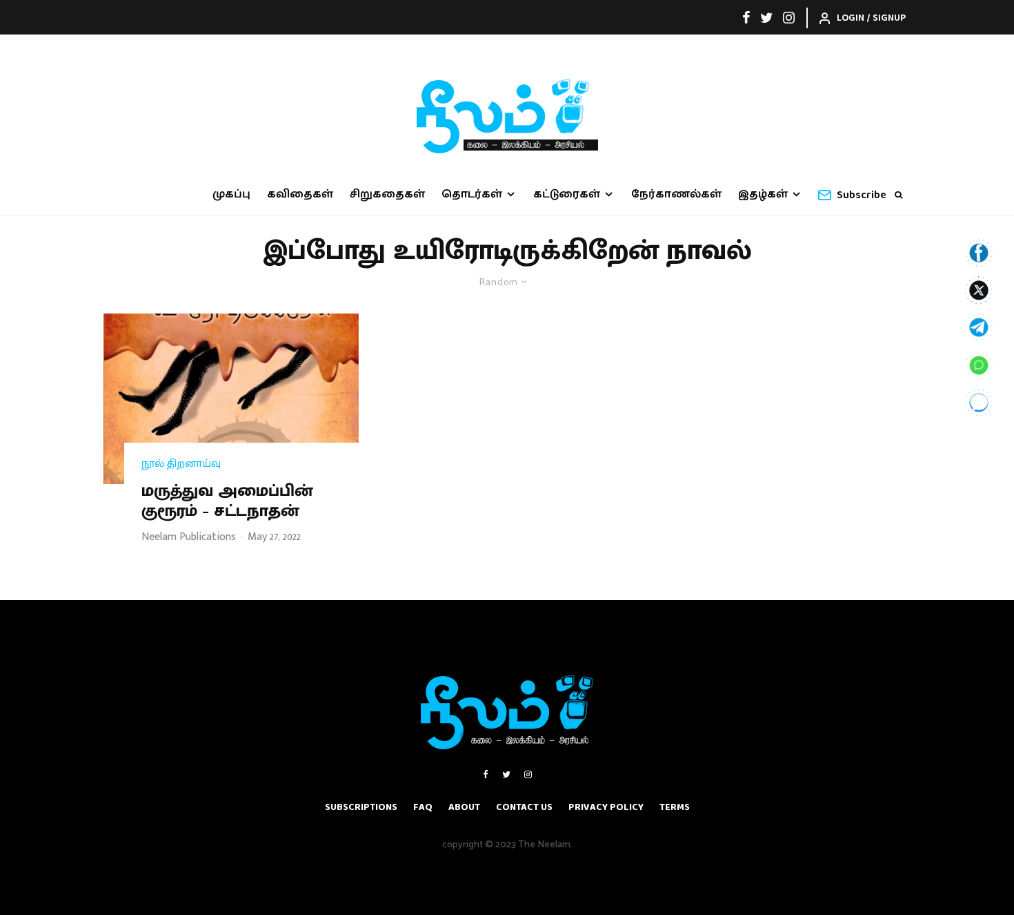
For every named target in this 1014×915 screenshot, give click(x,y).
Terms (674, 807)
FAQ (423, 807)
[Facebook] (746, 17)
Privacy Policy (606, 807)
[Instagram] (788, 17)
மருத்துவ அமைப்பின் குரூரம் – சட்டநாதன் (227, 501)
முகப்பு (231, 194)
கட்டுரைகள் (566, 194)
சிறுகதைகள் (387, 194)
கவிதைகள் (300, 194)
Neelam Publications (188, 537)
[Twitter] (766, 17)
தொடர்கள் (471, 194)
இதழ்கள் (763, 194)
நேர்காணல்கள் (676, 194)
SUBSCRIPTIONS (361, 807)
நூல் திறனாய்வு (181, 464)
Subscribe (861, 195)
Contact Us (524, 807)
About (464, 807)
